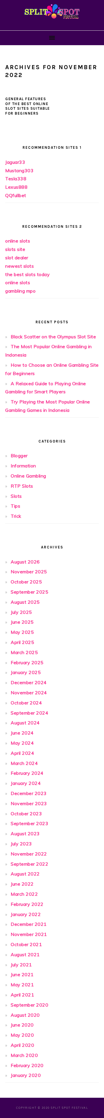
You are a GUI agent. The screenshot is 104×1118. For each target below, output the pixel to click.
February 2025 (27, 662)
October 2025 (26, 582)
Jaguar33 (15, 162)
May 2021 (22, 984)
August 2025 (25, 602)
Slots (16, 496)
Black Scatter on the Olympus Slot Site (53, 336)
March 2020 (24, 1055)
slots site (15, 249)
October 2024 (26, 703)
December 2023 (29, 793)
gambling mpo (20, 291)
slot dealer (16, 257)
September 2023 (29, 823)
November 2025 (29, 571)
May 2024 (22, 743)
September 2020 (29, 1005)
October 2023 (26, 813)
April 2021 (22, 995)
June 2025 (22, 622)
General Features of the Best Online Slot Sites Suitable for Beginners (27, 106)
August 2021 (25, 954)
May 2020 (22, 1035)
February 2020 (27, 1065)
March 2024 (24, 763)
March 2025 (24, 652)
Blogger (19, 455)
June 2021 (22, 974)
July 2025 (21, 612)
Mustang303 (19, 170)
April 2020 (22, 1045)
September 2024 (29, 713)
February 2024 (27, 773)
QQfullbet (15, 195)
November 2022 (29, 854)
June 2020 (22, 1025)
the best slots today (27, 274)
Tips (15, 506)
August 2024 (25, 723)
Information (23, 466)
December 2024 (29, 682)
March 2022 (24, 894)
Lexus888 (16, 187)
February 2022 (27, 904)
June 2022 (22, 884)
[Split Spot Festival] (52, 21)
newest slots (19, 266)
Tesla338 (15, 178)
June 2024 (22, 733)
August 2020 (25, 1015)
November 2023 (29, 803)
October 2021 (26, 944)
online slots (17, 241)
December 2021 (29, 924)
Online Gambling (28, 476)
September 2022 (29, 864)
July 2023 (21, 844)
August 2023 (25, 833)
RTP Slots (22, 486)
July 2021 (21, 965)
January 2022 (26, 914)
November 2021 (29, 934)
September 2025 (29, 592)
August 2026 (25, 562)
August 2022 (25, 874)
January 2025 (26, 672)
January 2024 (26, 783)
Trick (16, 516)
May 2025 (22, 632)
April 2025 (22, 642)
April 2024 (22, 753)
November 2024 (29, 692)
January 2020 (26, 1075)
